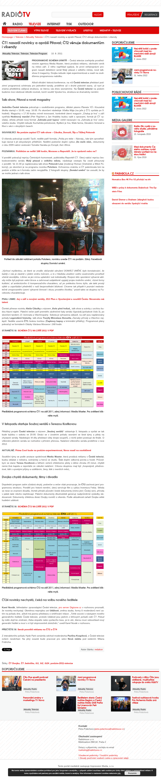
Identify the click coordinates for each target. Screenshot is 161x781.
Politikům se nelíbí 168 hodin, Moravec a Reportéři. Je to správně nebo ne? (56, 151)
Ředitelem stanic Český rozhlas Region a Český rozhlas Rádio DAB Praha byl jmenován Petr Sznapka (90, 702)
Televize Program (38, 53)
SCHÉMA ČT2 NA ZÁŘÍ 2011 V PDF (36, 506)
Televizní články (17, 30)
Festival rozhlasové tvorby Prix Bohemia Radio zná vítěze (145, 700)
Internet (53, 23)
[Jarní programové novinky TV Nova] (122, 76)
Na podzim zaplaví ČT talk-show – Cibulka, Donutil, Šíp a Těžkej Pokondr (56, 132)
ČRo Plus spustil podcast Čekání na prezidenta (35, 678)
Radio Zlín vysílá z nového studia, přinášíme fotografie (145, 128)
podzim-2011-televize (61, 663)
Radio (18, 23)
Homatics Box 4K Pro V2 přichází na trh (131, 179)
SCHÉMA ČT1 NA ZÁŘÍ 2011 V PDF (36, 330)
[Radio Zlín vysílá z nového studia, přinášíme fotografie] (122, 132)
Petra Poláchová (32, 692)
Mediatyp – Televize (110, 30)
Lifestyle (88, 30)
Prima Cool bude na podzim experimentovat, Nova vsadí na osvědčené (53, 450)
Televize (35, 23)
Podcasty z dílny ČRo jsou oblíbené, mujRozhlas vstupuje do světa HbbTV (145, 679)
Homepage (7, 37)
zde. (119, 773)
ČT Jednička (27, 663)
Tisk (69, 23)
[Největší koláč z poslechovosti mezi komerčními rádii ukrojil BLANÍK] (122, 54)
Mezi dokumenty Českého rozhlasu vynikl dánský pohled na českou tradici (145, 150)
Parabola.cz (124, 173)
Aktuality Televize (34, 37)
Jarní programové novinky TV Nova (145, 71)
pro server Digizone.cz (70, 607)
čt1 (37, 663)
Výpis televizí (41, 30)
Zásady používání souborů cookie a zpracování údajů (104, 758)
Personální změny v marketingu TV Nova (33, 699)
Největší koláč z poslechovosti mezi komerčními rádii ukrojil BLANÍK (146, 52)
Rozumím (132, 773)
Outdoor (86, 23)
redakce (99, 649)
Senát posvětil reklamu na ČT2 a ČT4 (37, 629)
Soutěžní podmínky (109, 755)
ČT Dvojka (14, 663)
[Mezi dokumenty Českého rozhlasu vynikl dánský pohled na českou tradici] (122, 152)
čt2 (41, 663)
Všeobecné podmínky (88, 755)
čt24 (47, 663)
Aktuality (27, 689)
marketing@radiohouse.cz (90, 750)
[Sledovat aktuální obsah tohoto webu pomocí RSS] (113, 173)
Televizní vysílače (66, 30)
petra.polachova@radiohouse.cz (109, 729)
